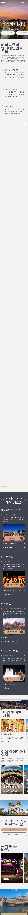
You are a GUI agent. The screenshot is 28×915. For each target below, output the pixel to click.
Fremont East (7, 547)
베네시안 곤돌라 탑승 (9, 684)
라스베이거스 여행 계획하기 (14, 834)
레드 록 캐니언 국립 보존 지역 (12, 609)
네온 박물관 (6, 562)
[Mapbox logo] (4, 486)
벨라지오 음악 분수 (8, 655)
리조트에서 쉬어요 (8, 33)
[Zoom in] (25, 123)
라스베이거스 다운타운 (10, 543)
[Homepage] (3, 3)
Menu (22, 2)
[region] (14, 305)
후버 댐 (5, 637)
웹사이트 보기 (13, 829)
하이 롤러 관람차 (8, 594)
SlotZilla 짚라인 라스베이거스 (12, 590)
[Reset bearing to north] (25, 127)
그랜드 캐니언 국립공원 (10, 641)
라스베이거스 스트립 (9, 515)
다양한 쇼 (6, 688)
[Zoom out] (25, 125)
